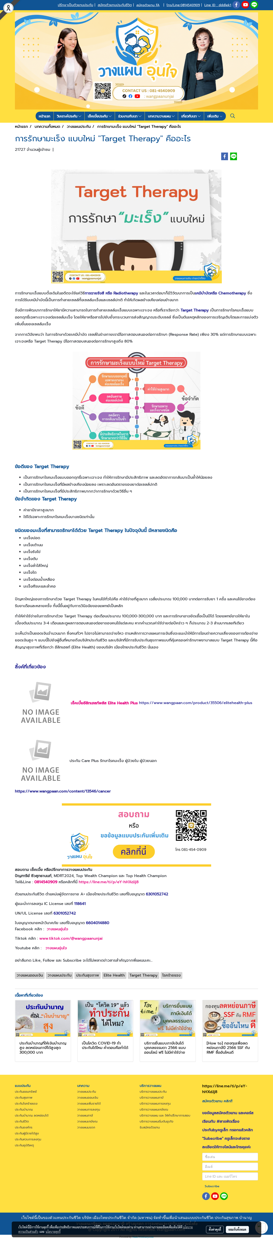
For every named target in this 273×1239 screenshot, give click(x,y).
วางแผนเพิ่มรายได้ (89, 1103)
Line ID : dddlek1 (217, 5)
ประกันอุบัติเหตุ (24, 1145)
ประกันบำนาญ (24, 1109)
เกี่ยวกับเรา (189, 116)
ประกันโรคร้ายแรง (26, 1103)
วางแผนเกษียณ (87, 1121)
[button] (232, 116)
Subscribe (212, 1186)
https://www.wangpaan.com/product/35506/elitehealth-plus (195, 703)
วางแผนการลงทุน (88, 1109)
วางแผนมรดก (86, 1127)
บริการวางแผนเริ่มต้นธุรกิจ (156, 1121)
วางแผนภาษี (85, 1115)
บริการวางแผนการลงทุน (155, 1103)
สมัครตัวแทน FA (148, 5)
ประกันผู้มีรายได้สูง (27, 1133)
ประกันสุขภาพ (23, 1097)
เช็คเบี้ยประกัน (98, 116)
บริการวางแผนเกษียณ (154, 1109)
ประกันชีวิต (22, 1121)
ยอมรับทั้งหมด (237, 1229)
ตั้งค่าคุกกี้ (215, 1229)
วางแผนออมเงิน (87, 1097)
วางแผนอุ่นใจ (57, 929)
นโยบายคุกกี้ (53, 1231)
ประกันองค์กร (23, 1127)
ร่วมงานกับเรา (128, 116)
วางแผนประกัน (86, 1091)
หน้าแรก (44, 116)
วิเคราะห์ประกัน (67, 116)
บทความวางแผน (160, 116)
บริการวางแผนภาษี (152, 1097)
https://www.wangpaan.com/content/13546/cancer (63, 791)
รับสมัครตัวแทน (150, 1127)
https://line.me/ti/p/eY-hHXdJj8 (109, 882)
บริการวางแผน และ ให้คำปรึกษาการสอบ (165, 1115)
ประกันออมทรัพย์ (26, 1091)
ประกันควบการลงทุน (28, 1139)
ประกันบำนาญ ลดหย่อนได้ (31, 1115)
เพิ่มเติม (213, 116)
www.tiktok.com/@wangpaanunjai (71, 938)
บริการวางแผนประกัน (153, 1091)
